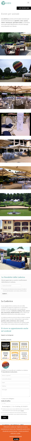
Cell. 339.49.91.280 (24, 8)
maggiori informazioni (15, 436)
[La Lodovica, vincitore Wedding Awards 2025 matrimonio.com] (5, 345)
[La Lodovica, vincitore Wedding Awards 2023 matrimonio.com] (14, 345)
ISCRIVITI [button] (4, 293)
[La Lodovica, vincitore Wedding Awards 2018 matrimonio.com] (24, 345)
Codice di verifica (5, 401)
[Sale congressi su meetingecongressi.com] (5, 364)
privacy (22, 410)
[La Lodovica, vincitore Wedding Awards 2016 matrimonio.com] (5, 355)
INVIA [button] (4, 417)
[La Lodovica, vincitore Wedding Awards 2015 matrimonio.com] (14, 355)
